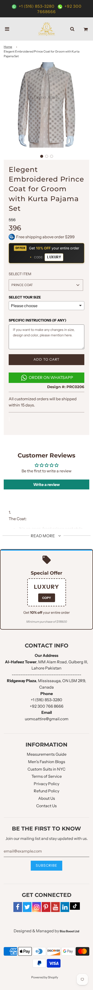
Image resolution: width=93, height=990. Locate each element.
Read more (43, 535)
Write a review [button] (46, 484)
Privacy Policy (46, 783)
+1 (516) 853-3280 (37, 6)
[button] (41, 156)
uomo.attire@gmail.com (46, 718)
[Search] (72, 29)
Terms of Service (46, 776)
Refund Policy (46, 790)
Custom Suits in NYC (46, 769)
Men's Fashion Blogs (46, 761)
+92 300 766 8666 (46, 706)
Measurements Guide (46, 754)
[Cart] (85, 29)
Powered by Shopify (44, 977)
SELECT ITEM (20, 274)
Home (8, 47)
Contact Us (46, 805)
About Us (46, 798)
